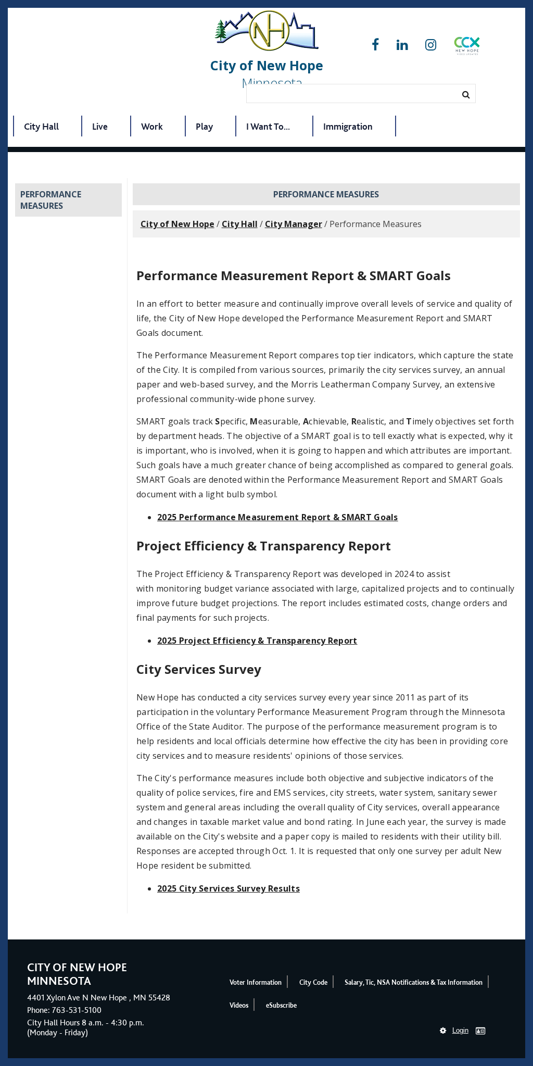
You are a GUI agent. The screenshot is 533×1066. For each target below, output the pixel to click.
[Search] (466, 94)
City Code (313, 982)
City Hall (41, 126)
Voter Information (256, 982)
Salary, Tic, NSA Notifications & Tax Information (414, 982)
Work (152, 126)
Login (460, 1030)
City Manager (293, 224)
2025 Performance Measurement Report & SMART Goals (277, 517)
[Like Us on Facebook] (375, 45)
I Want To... (268, 126)
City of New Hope (177, 224)
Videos (239, 1005)
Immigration (348, 126)
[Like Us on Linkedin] (402, 45)
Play (204, 126)
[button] (467, 47)
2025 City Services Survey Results (228, 888)
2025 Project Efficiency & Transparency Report (257, 640)
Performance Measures (50, 200)
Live (100, 126)
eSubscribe (281, 1005)
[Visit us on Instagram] (430, 45)
